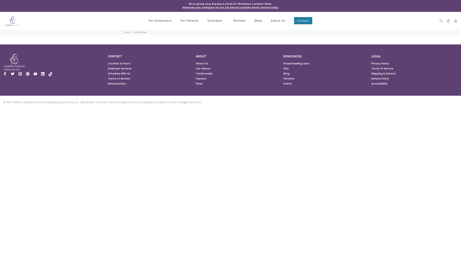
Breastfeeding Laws (296, 63)
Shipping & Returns (383, 73)
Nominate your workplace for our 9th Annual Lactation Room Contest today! (231, 7)
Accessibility (379, 83)
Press (199, 83)
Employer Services (120, 68)
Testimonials (204, 73)
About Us (202, 63)
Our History (203, 68)
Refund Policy (380, 78)
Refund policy (117, 83)
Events (287, 83)
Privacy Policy (380, 63)
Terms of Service (119, 78)
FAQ (286, 68)
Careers (201, 78)
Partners (289, 78)
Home (127, 32)
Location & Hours (119, 63)
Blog (286, 73)
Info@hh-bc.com (190, 102)
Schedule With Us (119, 73)
